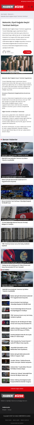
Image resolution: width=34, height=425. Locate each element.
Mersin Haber (8, 420)
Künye (9, 410)
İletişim (4, 410)
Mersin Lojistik (16, 420)
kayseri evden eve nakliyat (17, 423)
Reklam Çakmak (25, 420)
